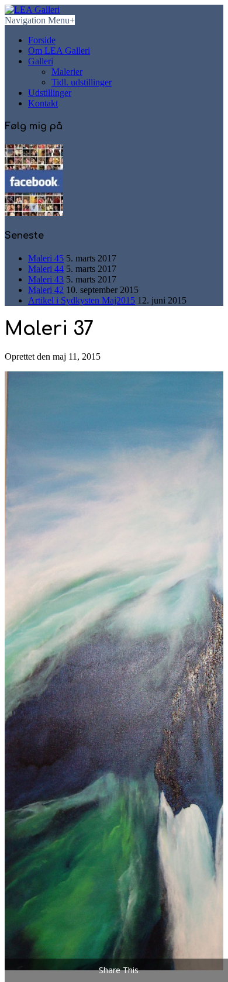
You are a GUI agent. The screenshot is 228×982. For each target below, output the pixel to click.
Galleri (40, 61)
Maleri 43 (46, 279)
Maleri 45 (46, 258)
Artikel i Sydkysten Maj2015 (81, 300)
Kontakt (43, 103)
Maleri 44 (46, 269)
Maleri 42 (46, 290)
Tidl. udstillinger (81, 82)
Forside (42, 40)
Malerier (66, 72)
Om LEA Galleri (59, 51)
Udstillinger (49, 93)
